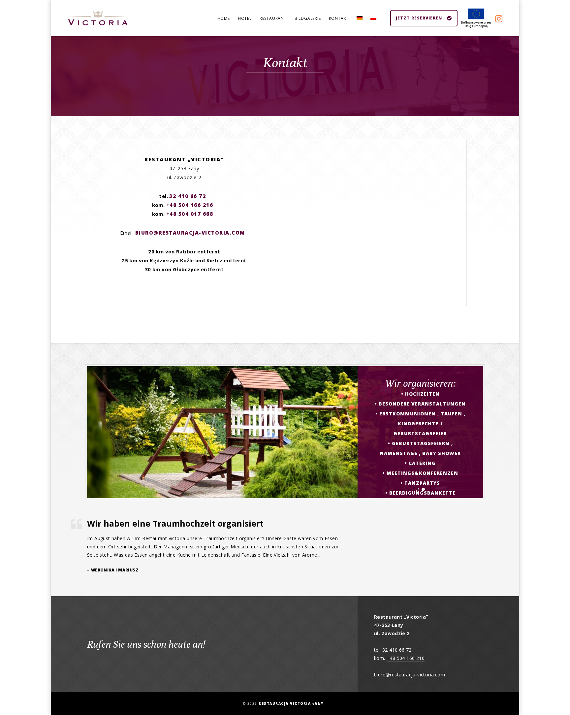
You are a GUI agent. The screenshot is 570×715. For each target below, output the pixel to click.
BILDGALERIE (308, 18)
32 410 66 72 (187, 196)
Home (223, 18)
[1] (417, 491)
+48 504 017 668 (189, 214)
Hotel (245, 18)
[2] (423, 491)
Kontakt (339, 18)
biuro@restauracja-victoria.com (190, 232)
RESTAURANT (273, 18)
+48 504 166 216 (189, 205)
